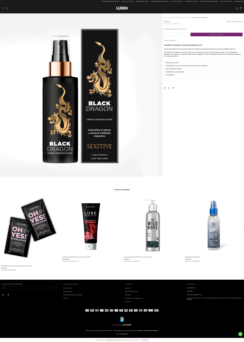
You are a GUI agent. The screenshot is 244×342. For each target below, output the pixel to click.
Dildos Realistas (67, 291)
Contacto (128, 301)
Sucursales (128, 295)
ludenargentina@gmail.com (194, 294)
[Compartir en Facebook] (165, 88)
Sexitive (187, 17)
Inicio (165, 17)
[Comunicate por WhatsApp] (240, 334)
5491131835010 (191, 288)
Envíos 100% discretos (131, 291)
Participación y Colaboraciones (134, 298)
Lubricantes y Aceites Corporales (176, 17)
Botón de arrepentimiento (151, 330)
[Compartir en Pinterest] (173, 88)
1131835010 (190, 291)
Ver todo (65, 298)
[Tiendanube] (122, 334)
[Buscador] (7, 8)
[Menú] (3, 8)
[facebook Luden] (8, 294)
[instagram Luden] (3, 294)
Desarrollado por (118, 325)
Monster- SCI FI (67, 288)
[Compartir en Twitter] (169, 88)
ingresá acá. (140, 330)
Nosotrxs (127, 288)
